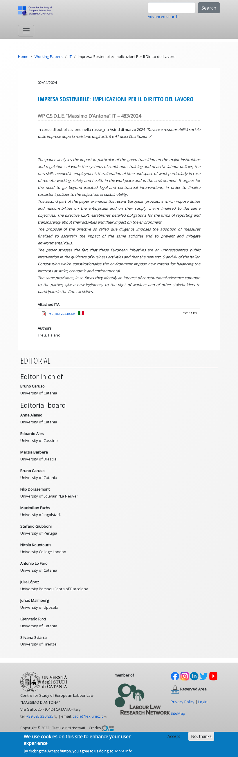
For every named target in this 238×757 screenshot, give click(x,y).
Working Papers (49, 56)
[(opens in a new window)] (108, 727)
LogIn (203, 701)
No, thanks (201, 736)
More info (123, 751)
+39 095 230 (39, 716)
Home (23, 56)
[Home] (38, 11)
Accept (173, 736)
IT (70, 56)
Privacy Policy (182, 701)
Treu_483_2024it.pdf (61, 314)
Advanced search (163, 16)
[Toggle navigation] (26, 30)
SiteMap (178, 713)
